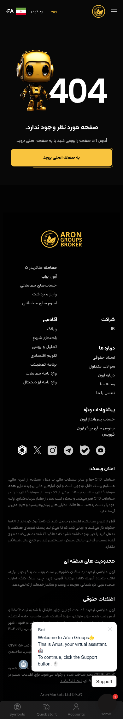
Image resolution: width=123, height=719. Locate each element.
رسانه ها (107, 384)
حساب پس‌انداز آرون (97, 419)
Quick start (47, 714)
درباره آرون (106, 375)
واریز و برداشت (44, 294)
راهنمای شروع (44, 338)
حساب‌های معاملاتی (38, 285)
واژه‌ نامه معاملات (41, 373)
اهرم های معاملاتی (39, 303)
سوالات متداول (102, 366)
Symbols (17, 714)
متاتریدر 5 (34, 267)
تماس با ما (105, 393)
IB (113, 329)
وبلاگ (52, 329)
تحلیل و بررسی (44, 347)
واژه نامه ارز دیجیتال (40, 382)
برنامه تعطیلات (43, 365)
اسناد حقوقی (103, 358)
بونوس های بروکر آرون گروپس (96, 431)
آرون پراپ (49, 277)
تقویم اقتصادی (44, 356)
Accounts (76, 714)
